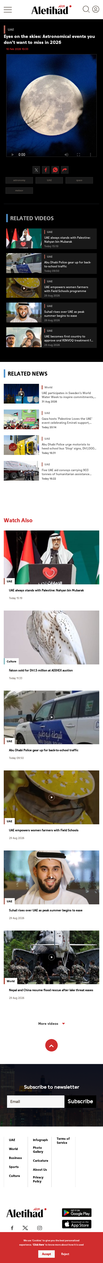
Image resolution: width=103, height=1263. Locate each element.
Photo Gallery (38, 1150)
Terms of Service (63, 1141)
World (13, 1149)
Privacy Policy (38, 1179)
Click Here (38, 1244)
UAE (12, 1140)
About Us (40, 1170)
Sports (14, 1167)
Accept (46, 1254)
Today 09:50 (16, 757)
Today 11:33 (15, 678)
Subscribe (80, 1101)
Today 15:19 (15, 598)
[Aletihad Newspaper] (52, 9)
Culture (14, 1176)
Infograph (40, 1140)
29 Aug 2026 (16, 838)
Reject (65, 1254)
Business (15, 1158)
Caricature (40, 1161)
